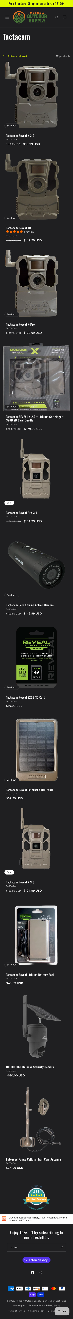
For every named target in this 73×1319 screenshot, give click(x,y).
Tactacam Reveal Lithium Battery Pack (30, 974)
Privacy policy (53, 1305)
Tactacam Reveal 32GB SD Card (25, 697)
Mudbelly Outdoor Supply (28, 1301)
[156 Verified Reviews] (36, 1211)
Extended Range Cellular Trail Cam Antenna (33, 1159)
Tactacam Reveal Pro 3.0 (21, 513)
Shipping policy (36, 1311)
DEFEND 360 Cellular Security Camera (30, 1067)
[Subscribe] (62, 1247)
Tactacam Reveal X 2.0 (20, 135)
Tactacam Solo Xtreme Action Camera (30, 605)
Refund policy (36, 1305)
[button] (7, 17)
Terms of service (17, 1311)
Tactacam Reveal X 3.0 (20, 882)
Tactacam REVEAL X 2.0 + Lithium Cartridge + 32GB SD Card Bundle (35, 418)
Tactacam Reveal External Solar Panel (29, 790)
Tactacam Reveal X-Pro (20, 324)
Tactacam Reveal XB (18, 228)
